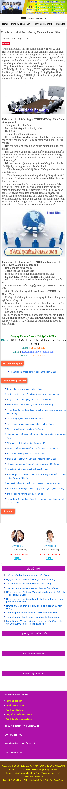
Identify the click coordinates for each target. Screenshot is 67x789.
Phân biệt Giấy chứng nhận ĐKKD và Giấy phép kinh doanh (33, 483)
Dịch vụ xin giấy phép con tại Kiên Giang (25, 429)
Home (5, 24)
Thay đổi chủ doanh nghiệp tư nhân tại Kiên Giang (29, 399)
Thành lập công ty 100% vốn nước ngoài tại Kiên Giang (31, 459)
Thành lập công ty (14, 701)
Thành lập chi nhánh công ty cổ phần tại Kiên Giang (33, 372)
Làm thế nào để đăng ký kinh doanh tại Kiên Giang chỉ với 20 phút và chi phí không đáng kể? (34, 622)
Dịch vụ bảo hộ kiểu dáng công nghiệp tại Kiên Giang (30, 424)
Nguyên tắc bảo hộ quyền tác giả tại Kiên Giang (28, 469)
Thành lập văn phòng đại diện (19, 719)
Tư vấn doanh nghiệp (15, 705)
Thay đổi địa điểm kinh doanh (19, 714)
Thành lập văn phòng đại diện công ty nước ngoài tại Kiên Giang (35, 488)
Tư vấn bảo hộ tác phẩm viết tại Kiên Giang (26, 454)
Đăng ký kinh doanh (20, 24)
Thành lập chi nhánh (42, 24)
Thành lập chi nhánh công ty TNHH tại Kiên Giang (32, 612)
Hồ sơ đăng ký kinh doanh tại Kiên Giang (25, 419)
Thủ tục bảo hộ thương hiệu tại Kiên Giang (26, 494)
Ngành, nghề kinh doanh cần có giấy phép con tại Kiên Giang (34, 448)
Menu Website (37, 18)
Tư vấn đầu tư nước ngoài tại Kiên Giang (25, 389)
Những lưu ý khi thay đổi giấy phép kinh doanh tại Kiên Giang (34, 394)
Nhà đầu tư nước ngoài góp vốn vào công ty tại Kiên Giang (33, 464)
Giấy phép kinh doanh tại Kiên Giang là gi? (26, 443)
